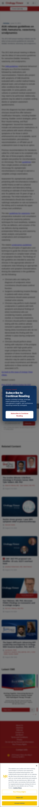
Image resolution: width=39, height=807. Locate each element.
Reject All (19, 797)
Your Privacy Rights (19, 792)
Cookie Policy (17, 788)
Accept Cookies (19, 803)
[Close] (36, 766)
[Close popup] (34, 388)
